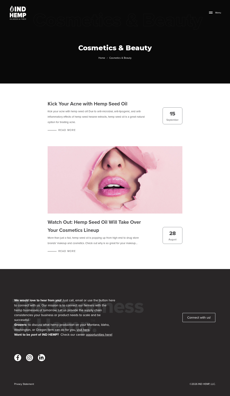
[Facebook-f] (17, 357)
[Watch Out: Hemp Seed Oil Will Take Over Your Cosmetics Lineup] (115, 180)
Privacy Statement (24, 384)
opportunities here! (99, 334)
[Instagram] (29, 357)
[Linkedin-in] (41, 357)
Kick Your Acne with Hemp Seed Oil (87, 103)
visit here (83, 329)
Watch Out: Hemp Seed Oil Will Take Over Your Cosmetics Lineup (94, 226)
